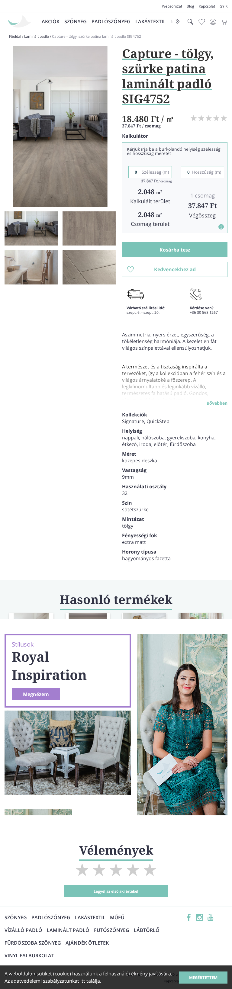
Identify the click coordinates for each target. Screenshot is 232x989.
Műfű (117, 917)
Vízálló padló (23, 930)
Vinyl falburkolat (29, 955)
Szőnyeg (75, 21)
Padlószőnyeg (111, 21)
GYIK (223, 6)
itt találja (90, 981)
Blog (190, 6)
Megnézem (36, 694)
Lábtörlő (147, 930)
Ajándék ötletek (87, 942)
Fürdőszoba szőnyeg (33, 942)
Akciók (51, 21)
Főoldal (15, 36)
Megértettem (203, 977)
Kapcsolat (207, 6)
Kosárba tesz (175, 249)
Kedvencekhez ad (175, 269)
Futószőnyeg (111, 930)
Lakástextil (150, 21)
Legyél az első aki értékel (116, 891)
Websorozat (172, 6)
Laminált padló (36, 36)
